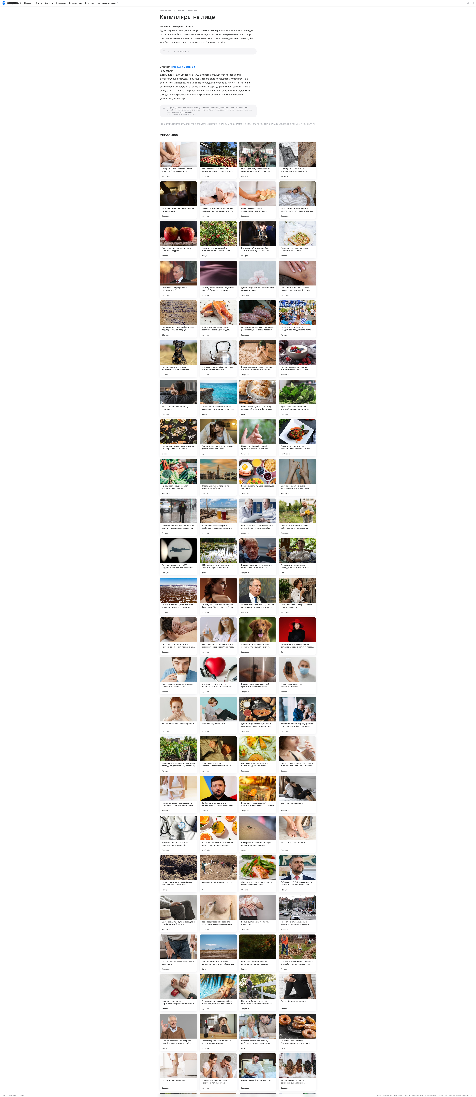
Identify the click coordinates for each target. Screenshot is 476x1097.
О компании (11, 1095)
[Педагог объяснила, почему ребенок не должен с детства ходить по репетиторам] (257, 1032)
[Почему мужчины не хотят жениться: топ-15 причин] (218, 1072)
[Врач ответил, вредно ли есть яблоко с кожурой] (178, 239)
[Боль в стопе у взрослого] (297, 834)
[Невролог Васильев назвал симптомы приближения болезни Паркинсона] (257, 992)
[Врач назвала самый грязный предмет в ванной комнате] (257, 675)
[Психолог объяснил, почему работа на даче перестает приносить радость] (297, 517)
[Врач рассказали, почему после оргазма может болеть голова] (257, 358)
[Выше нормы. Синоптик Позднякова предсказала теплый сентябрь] (297, 319)
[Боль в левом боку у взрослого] (257, 1072)
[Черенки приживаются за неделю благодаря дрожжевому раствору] (178, 754)
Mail (3, 1095)
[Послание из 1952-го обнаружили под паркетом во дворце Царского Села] (178, 319)
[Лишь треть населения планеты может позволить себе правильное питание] (257, 873)
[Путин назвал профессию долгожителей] (178, 279)
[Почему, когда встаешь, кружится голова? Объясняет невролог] (218, 279)
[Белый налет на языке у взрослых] (178, 715)
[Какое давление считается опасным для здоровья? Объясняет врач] (178, 834)
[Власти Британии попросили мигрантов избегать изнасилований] (218, 477)
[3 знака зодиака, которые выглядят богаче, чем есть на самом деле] (297, 556)
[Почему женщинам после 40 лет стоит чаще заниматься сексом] (218, 992)
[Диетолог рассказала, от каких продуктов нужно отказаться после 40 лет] (257, 715)
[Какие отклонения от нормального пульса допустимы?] (178, 992)
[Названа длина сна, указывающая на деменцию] (178, 200)
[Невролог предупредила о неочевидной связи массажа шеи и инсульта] (178, 636)
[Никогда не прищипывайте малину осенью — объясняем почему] (218, 239)
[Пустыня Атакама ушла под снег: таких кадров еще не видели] (178, 596)
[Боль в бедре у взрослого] (297, 992)
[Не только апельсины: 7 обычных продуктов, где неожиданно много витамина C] (218, 834)
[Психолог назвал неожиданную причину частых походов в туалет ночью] (178, 794)
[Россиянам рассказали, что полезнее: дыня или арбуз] (257, 754)
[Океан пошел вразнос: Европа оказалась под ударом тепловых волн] (218, 398)
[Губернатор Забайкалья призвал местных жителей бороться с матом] (297, 873)
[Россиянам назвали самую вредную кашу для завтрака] (297, 358)
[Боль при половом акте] (297, 794)
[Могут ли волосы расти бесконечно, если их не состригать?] (297, 1072)
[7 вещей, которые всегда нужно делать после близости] (218, 437)
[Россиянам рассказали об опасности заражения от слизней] (257, 794)
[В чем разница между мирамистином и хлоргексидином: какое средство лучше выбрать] (297, 675)
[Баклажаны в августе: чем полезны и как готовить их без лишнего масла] (297, 437)
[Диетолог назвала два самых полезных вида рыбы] (297, 239)
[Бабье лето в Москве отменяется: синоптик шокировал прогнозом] (178, 517)
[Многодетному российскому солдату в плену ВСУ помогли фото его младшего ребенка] (257, 160)
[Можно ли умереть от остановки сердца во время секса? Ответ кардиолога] (218, 200)
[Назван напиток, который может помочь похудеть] (297, 596)
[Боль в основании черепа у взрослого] (178, 398)
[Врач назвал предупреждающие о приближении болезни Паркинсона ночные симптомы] (178, 913)
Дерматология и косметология (186, 11)
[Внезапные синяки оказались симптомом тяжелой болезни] (297, 279)
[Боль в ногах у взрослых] (178, 1072)
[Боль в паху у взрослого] (218, 715)
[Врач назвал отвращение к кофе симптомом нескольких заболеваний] (178, 675)
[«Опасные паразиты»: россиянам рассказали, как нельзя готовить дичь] (257, 319)
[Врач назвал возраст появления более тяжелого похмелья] (257, 556)
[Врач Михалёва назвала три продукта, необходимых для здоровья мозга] (218, 319)
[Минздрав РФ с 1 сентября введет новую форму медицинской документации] (257, 517)
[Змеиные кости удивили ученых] (218, 873)
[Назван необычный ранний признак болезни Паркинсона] (257, 437)
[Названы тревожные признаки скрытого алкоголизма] (218, 1032)
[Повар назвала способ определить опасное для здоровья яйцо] (257, 200)
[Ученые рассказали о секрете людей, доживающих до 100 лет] (178, 1032)
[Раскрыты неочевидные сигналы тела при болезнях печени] (178, 160)
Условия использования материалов (396, 1095)
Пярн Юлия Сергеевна (183, 67)
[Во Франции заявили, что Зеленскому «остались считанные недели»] (218, 794)
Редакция (377, 1095)
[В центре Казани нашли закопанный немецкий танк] (297, 160)
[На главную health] (13, 3)
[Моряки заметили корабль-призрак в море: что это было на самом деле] (218, 953)
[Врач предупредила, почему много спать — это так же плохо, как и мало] (297, 200)
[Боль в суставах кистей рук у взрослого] (257, 913)
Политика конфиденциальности (460, 1095)
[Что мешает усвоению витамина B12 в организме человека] (178, 437)
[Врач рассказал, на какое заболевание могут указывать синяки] (297, 477)
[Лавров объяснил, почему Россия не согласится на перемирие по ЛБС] (257, 596)
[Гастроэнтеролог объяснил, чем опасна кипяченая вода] (218, 358)
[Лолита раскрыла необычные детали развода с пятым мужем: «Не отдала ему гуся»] (297, 636)
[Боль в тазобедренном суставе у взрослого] (178, 953)
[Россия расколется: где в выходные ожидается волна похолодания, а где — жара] (178, 358)
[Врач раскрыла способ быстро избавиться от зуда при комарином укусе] (257, 834)
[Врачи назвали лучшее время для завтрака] (257, 477)
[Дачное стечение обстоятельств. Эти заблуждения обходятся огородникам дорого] (297, 953)
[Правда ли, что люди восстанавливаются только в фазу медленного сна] (218, 754)
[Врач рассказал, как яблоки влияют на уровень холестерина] (218, 160)
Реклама (21, 1095)
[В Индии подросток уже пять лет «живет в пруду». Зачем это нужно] (218, 556)
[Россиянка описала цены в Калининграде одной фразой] (297, 913)
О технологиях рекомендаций (436, 1095)
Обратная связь (417, 1095)
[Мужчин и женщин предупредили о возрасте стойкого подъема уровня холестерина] (297, 715)
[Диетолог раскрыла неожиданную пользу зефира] (257, 279)
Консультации (165, 11)
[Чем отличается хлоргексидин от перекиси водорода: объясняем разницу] (218, 636)
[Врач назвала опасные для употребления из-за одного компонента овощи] (297, 398)
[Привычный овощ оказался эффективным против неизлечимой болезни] (178, 477)
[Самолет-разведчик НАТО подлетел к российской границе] (178, 556)
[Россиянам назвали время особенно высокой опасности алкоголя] (218, 517)
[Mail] (3, 3)
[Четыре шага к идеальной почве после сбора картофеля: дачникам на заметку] (178, 873)
